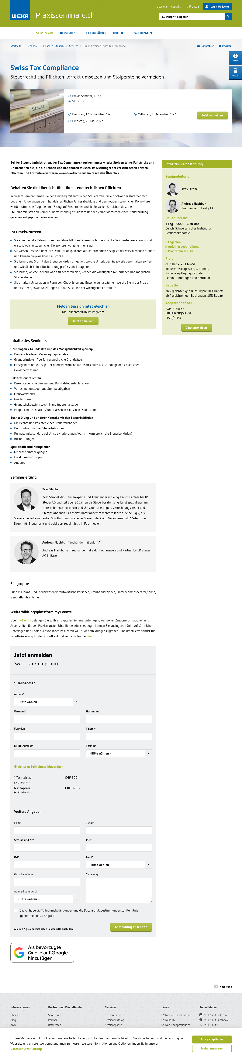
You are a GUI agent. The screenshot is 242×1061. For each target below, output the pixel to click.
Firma (17, 823)
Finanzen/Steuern (53, 46)
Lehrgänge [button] (96, 33)
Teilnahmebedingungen (57, 910)
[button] (47, 702)
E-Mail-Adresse (23, 746)
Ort (16, 857)
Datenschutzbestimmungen (102, 910)
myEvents (24, 620)
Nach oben (226, 986)
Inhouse (121, 33)
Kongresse (70, 33)
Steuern (73, 46)
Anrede (19, 694)
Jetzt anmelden (212, 115)
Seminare (32, 46)
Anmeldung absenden (131, 927)
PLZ (89, 840)
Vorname (20, 711)
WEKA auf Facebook (216, 1020)
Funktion (19, 728)
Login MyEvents (220, 6)
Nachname (93, 711)
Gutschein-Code (23, 874)
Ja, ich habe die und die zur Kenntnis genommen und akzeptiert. (79, 913)
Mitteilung (92, 874)
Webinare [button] (143, 33)
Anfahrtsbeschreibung (183, 246)
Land (89, 857)
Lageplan (174, 242)
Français (194, 6)
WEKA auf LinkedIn (215, 1015)
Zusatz (90, 823)
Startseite (15, 46)
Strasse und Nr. (24, 840)
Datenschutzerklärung (26, 1049)
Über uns (162, 6)
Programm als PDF (181, 251)
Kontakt (176, 6)
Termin (91, 746)
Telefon (91, 728)
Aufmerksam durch (25, 891)
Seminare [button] (45, 33)
